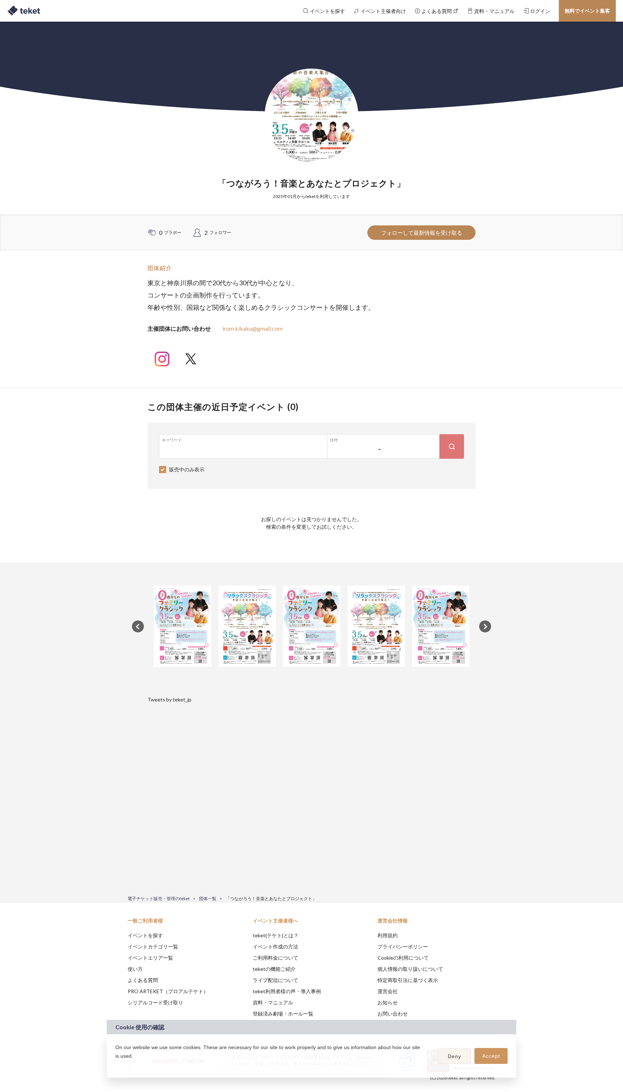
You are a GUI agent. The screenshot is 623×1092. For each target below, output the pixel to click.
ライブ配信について (275, 980)
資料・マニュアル (273, 1002)
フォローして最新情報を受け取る (421, 232)
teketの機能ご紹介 (274, 969)
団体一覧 (207, 898)
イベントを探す (145, 935)
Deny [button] (454, 1056)
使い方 (135, 969)
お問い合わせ (392, 1013)
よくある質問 (143, 980)
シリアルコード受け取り (155, 1002)
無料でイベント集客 (587, 11)
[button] (116, 1065)
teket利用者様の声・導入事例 (287, 991)
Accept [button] (491, 1056)
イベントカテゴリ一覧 (153, 946)
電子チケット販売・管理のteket (159, 898)
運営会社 (387, 991)
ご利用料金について (275, 958)
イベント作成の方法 (275, 946)
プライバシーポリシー (402, 946)
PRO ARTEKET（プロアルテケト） (168, 991)
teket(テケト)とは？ (276, 935)
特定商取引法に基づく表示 (407, 980)
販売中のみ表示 (186, 469)
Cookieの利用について (403, 958)
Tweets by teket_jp (169, 699)
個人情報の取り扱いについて (410, 969)
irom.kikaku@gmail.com (252, 328)
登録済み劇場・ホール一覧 (283, 1013)
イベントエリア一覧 (150, 958)
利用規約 (387, 935)
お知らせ (387, 1002)
